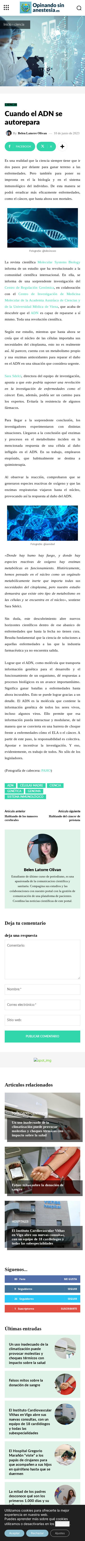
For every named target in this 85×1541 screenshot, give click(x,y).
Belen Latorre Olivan (32, 133)
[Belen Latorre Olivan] (9, 133)
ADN (34, 313)
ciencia (19, 24)
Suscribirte (69, 1308)
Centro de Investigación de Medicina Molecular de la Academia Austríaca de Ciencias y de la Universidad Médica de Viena (42, 300)
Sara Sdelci (13, 376)
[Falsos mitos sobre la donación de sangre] (42, 1170)
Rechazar (37, 1533)
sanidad (18, 1176)
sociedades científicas (30, 1113)
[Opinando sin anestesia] (42, 7)
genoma (34, 791)
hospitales (20, 1221)
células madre (31, 785)
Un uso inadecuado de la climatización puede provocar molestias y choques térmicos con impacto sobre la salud (37, 1129)
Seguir (72, 1289)
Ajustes (60, 1533)
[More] (62, 146)
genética (14, 791)
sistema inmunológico (25, 796)
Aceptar (14, 1533)
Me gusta (70, 1279)
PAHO (46, 770)
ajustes (62, 1524)
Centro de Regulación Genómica (29, 287)
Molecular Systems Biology (59, 262)
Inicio (7, 24)
